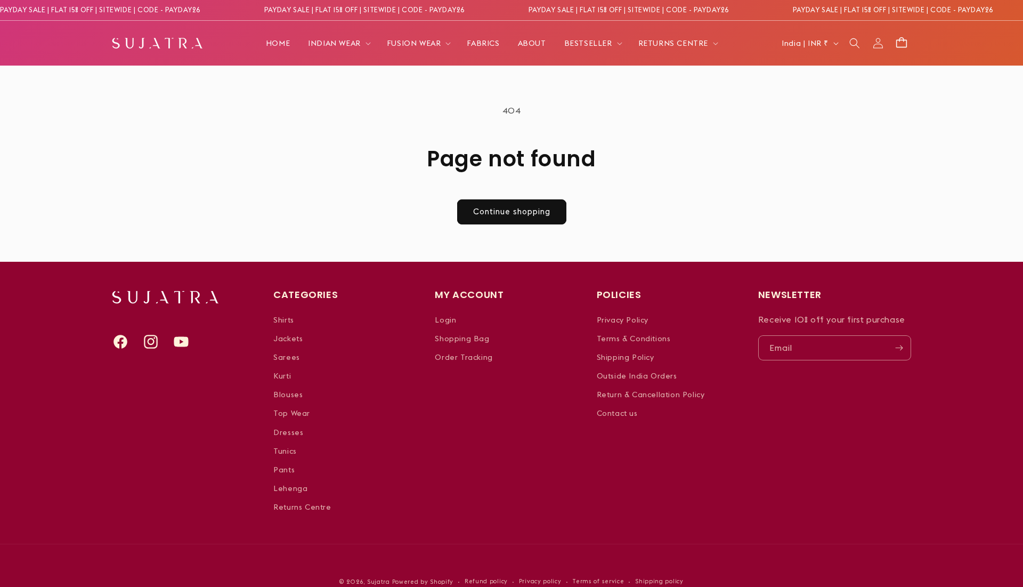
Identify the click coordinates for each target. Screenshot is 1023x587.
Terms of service (598, 581)
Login (445, 320)
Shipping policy (659, 581)
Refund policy (486, 581)
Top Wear (291, 413)
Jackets (288, 338)
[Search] (854, 43)
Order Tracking (463, 357)
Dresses (288, 432)
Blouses (288, 394)
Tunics (285, 451)
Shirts (283, 320)
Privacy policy (540, 581)
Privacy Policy (622, 320)
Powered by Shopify (423, 581)
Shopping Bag (462, 338)
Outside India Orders (637, 376)
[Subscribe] (899, 347)
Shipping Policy (625, 357)
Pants (284, 470)
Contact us (617, 413)
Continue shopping (511, 211)
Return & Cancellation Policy (651, 394)
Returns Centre (302, 507)
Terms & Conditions (634, 338)
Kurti (282, 376)
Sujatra (378, 581)
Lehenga (290, 488)
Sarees (286, 357)
